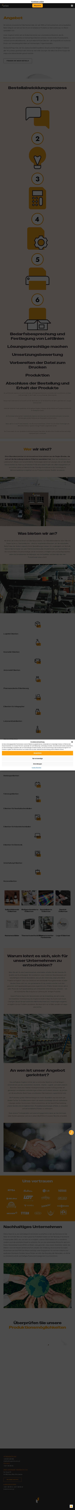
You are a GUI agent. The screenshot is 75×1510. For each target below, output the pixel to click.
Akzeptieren (38, 753)
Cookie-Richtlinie (36, 767)
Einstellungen (37, 764)
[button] (72, 742)
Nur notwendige (37, 758)
